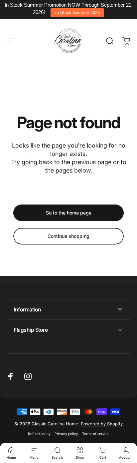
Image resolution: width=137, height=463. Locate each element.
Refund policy (39, 434)
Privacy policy (66, 434)
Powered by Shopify (102, 423)
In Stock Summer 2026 (77, 12)
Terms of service (95, 434)
